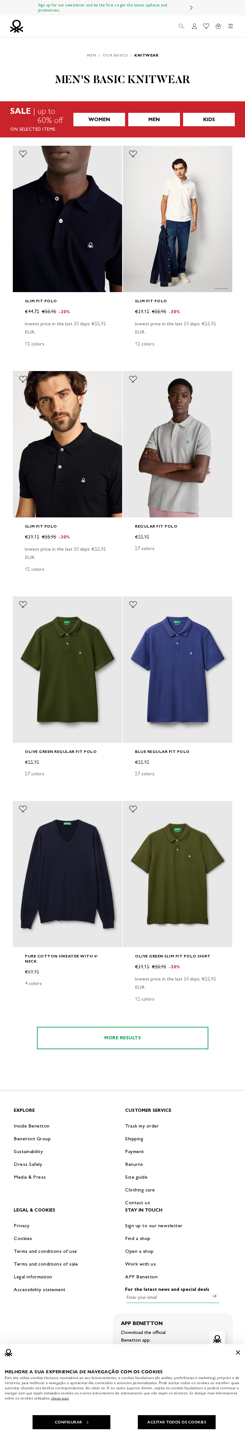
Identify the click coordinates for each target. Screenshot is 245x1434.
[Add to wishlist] (23, 154)
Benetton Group (32, 1139)
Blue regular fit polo (162, 751)
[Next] (191, 8)
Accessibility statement (40, 1289)
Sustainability (28, 1151)
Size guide (136, 1177)
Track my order (142, 1126)
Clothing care (140, 1190)
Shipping (134, 1139)
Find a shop (138, 1238)
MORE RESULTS (122, 1038)
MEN (154, 119)
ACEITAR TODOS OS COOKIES (176, 1422)
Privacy (22, 1225)
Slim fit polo (41, 300)
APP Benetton (141, 1277)
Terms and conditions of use (45, 1251)
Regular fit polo (156, 526)
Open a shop (139, 1251)
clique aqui (60, 1398)
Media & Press (30, 1177)
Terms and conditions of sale (46, 1264)
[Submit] (214, 1296)
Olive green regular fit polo (61, 751)
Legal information (33, 1277)
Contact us (137, 1202)
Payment (134, 1151)
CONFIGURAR (68, 1422)
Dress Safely (28, 1164)
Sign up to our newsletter (154, 1225)
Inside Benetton (32, 1126)
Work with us (140, 1264)
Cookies (23, 1238)
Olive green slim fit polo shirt (173, 956)
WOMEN (99, 119)
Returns (134, 1164)
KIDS (209, 119)
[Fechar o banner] (238, 1352)
